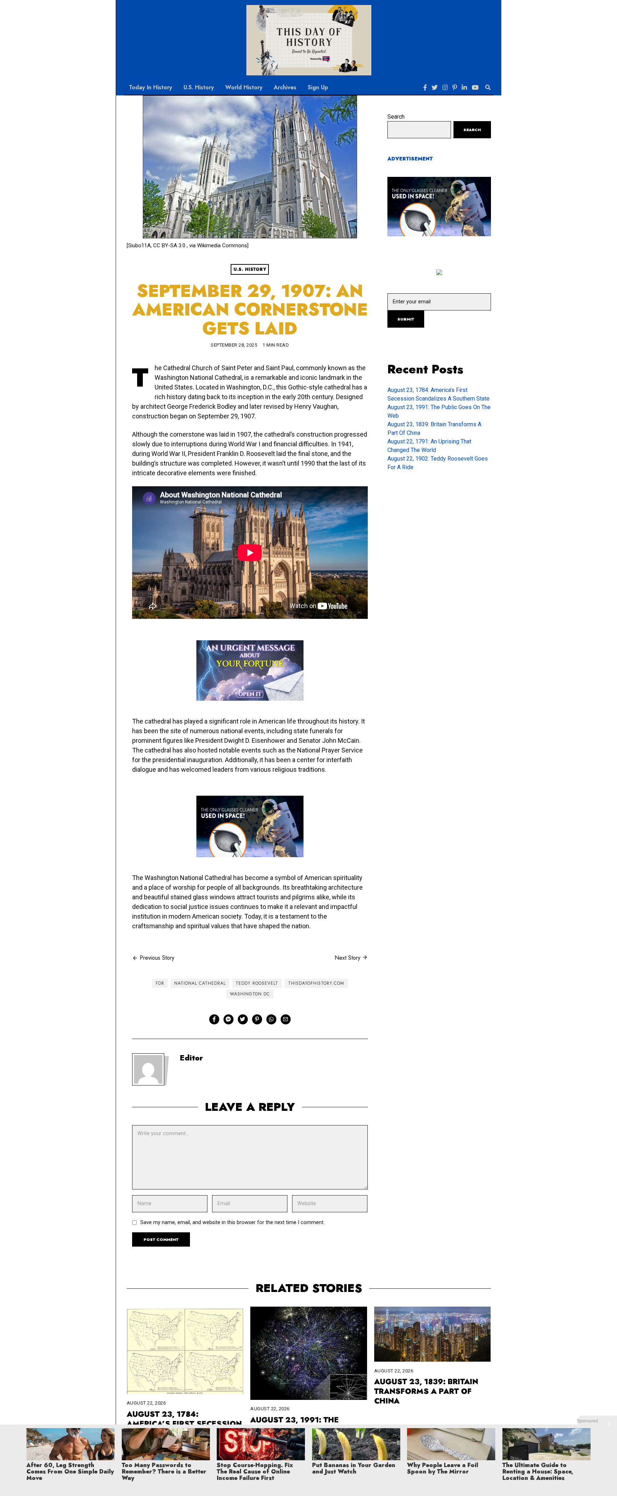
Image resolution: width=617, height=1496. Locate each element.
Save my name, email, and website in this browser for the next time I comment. (232, 1222)
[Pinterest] (455, 87)
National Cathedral (200, 983)
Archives (285, 87)
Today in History (150, 87)
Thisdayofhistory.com (316, 983)
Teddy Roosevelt (257, 983)
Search (396, 116)
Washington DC (250, 994)
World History (243, 87)
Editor (191, 1058)
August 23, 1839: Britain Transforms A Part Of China (426, 1391)
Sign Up (318, 87)
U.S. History (199, 87)
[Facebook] (425, 87)
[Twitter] (435, 87)
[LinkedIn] (464, 87)
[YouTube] (475, 87)
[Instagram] (445, 87)
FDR (160, 983)
